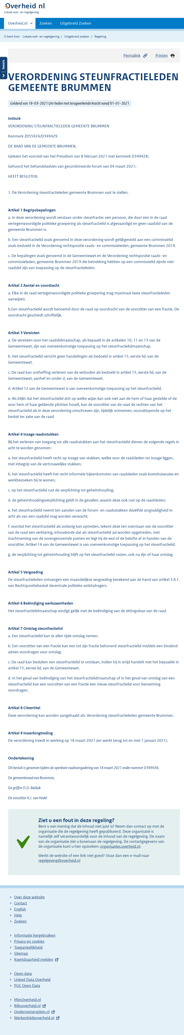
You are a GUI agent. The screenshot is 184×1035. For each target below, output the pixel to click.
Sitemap (21, 953)
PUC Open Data (27, 985)
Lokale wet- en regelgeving (41, 36)
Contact (20, 903)
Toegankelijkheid (28, 947)
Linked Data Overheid (32, 979)
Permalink (131, 55)
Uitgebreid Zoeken (75, 23)
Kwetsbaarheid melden (33, 959)
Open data (23, 973)
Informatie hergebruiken (34, 935)
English (20, 909)
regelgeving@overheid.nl (59, 860)
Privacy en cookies (29, 941)
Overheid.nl (17, 25)
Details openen (3, 68)
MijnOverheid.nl (27, 999)
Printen (162, 55)
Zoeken (45, 23)
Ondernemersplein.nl (32, 1011)
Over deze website (29, 897)
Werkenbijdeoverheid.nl (34, 1017)
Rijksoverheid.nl (27, 1005)
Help (18, 915)
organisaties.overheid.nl (120, 846)
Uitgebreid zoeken (76, 36)
